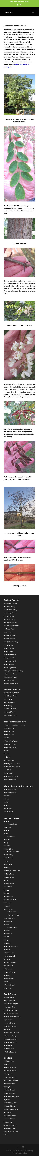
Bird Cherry (9, 855)
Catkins (7, 738)
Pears (7, 940)
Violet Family (9, 680)
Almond (8, 827)
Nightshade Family (11, 642)
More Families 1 (10, 635)
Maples (7, 925)
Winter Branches (11, 780)
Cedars (7, 1064)
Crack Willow (9, 877)
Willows (8, 982)
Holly (7, 893)
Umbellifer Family (11, 677)
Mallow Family (10, 629)
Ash (6, 834)
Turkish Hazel (9, 1049)
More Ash (11, 836)
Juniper (7, 1100)
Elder (7, 880)
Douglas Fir (9, 1074)
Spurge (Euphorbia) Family (14, 671)
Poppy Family (9, 658)
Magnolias (8, 921)
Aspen (7, 839)
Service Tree (9, 953)
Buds (7, 751)
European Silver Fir (11, 1080)
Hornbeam (9, 896)
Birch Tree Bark (13, 851)
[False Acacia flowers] (19, 321)
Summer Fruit (10, 760)
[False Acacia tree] (19, 114)
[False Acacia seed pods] (19, 424)
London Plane (10, 918)
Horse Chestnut (10, 900)
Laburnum (8, 903)
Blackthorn (9, 858)
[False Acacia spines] (19, 276)
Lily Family (8, 699)
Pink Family (9, 651)
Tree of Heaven (10, 972)
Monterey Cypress (11, 1109)
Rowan (7, 950)
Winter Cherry (10, 985)
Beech (7, 846)
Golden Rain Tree (11, 1010)
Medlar (7, 930)
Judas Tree (9, 1020)
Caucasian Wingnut (11, 1004)
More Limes (12, 912)
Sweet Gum (9, 966)
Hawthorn (8, 887)
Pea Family (9, 645)
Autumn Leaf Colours (12, 767)
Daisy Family (9, 616)
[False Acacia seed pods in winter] (19, 472)
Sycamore (8, 969)
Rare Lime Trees (14, 915)
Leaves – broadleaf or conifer (15, 725)
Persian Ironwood (11, 1026)
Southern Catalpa (11, 1036)
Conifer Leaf (9, 731)
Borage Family (10, 606)
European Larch (10, 1077)
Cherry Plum (9, 874)
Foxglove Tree (10, 1007)
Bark (7, 754)
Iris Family (8, 705)
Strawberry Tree (10, 1039)
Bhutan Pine (9, 1061)
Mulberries (8, 933)
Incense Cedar (10, 1093)
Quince (7, 1029)
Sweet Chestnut (10, 962)
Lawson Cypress (10, 1103)
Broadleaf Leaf (10, 728)
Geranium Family (11, 623)
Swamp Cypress (10, 1125)
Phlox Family (9, 648)
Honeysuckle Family (12, 626)
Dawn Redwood (10, 1071)
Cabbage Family (10, 613)
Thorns (7, 757)
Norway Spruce (10, 1116)
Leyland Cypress (10, 1106)
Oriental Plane (10, 1023)
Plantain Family (10, 655)
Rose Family (9, 664)
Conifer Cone (9, 735)
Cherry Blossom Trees (12, 871)
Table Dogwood (10, 1042)
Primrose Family (10, 661)
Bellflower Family (11, 603)
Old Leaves (9, 773)
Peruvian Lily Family (12, 693)
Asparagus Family (11, 715)
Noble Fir (8, 1112)
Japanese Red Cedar (12, 1096)
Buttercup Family (11, 610)
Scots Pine (8, 1122)
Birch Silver (9, 849)
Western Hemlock (11, 1128)
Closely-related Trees (12, 764)
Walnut (7, 975)
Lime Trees (9, 909)
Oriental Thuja (10, 1119)
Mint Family (9, 632)
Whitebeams (9, 979)
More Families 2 (10, 639)
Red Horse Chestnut (12, 1033)
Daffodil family (10, 712)
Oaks (7, 937)
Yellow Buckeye (10, 1052)
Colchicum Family (11, 696)
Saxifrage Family (10, 668)
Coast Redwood (10, 1067)
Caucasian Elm (10, 1000)
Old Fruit (8, 770)
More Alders (12, 824)
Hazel (7, 890)
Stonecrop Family (11, 674)
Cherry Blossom (10, 747)
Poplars (8, 943)
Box (6, 861)
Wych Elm (8, 988)
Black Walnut (9, 997)
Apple (7, 830)
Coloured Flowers (11, 744)
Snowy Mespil (10, 956)
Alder (7, 822)
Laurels (7, 906)
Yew (6, 1135)
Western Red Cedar (11, 1132)
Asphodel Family (10, 709)
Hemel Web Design (19, 1153)
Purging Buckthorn (11, 946)
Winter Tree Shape (11, 776)
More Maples (12, 927)
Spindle (7, 959)
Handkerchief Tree (11, 1013)
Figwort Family (10, 619)
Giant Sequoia (10, 1084)
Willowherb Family (11, 684)
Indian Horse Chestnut (12, 1017)
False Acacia (9, 884)
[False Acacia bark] (19, 238)
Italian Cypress (10, 1090)
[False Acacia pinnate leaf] (19, 201)
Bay (6, 842)
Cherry (7, 868)
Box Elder (8, 864)
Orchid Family (10, 702)
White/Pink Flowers (11, 741)
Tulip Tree (8, 1045)
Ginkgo (7, 1087)
